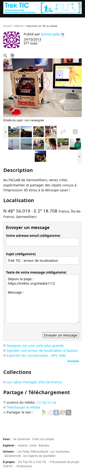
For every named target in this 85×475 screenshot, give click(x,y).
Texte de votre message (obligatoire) (36, 272)
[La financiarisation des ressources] (63, 143)
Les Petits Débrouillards (32, 451)
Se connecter (21, 439)
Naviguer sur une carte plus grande (35, 345)
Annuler (73, 361)
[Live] (62, 412)
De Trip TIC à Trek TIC (32, 462)
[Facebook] (56, 412)
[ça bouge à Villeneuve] (63, 131)
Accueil (7, 26)
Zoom (5, 56)
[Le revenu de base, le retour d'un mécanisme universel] (38, 143)
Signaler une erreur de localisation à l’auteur (42, 350)
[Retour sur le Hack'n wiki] (75, 143)
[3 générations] (38, 131)
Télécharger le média (12, 56)
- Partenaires (23, 466)
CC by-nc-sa (46, 402)
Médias (19, 26)
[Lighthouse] (26, 131)
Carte (33, 445)
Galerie (23, 445)
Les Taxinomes (60, 451)
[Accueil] (42, 8)
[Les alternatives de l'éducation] (51, 143)
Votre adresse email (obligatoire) (33, 235)
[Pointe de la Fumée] (14, 143)
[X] (68, 412)
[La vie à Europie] (40, 156)
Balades (44, 445)
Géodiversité (12, 456)
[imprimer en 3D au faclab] (51, 131)
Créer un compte (43, 439)
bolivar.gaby (50, 34)
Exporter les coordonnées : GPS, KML (36, 355)
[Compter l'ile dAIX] (75, 131)
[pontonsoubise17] (26, 143)
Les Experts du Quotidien (39, 456)
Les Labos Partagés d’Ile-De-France (34, 382)
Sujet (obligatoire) (21, 254)
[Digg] (50, 412)
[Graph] (14, 131)
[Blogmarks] (44, 412)
